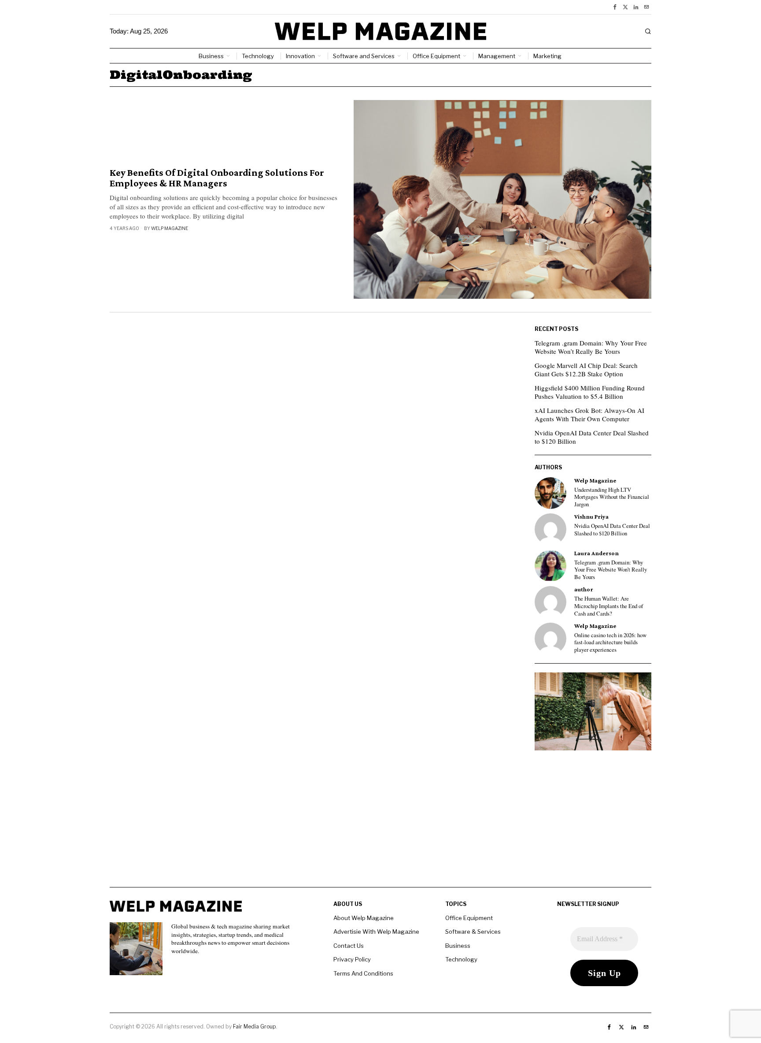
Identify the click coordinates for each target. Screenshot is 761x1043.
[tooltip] (615, 7)
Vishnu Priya (591, 516)
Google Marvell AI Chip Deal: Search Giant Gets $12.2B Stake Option (586, 370)
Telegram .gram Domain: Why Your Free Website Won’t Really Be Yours (591, 347)
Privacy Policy (352, 959)
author (583, 589)
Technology (461, 959)
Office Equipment (469, 917)
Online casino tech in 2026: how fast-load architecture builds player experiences (610, 642)
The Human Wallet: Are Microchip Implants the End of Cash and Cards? (608, 606)
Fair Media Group (254, 1026)
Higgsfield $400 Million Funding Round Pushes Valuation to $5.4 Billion (590, 392)
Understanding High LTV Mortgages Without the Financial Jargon (611, 497)
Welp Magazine (169, 228)
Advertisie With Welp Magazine (376, 931)
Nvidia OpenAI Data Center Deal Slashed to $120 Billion (592, 437)
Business (457, 945)
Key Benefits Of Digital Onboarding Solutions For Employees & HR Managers (217, 178)
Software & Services (473, 931)
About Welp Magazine (363, 917)
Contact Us (348, 945)
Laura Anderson (596, 553)
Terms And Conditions (363, 973)
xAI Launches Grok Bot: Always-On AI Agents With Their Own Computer (589, 414)
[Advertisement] (380, 825)
